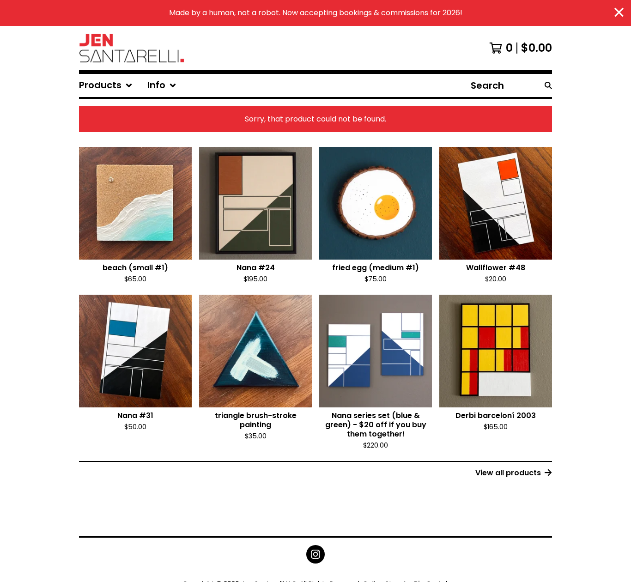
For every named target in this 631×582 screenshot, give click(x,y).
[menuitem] (106, 85)
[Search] (548, 85)
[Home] (131, 48)
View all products (508, 472)
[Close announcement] (619, 13)
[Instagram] (315, 554)
